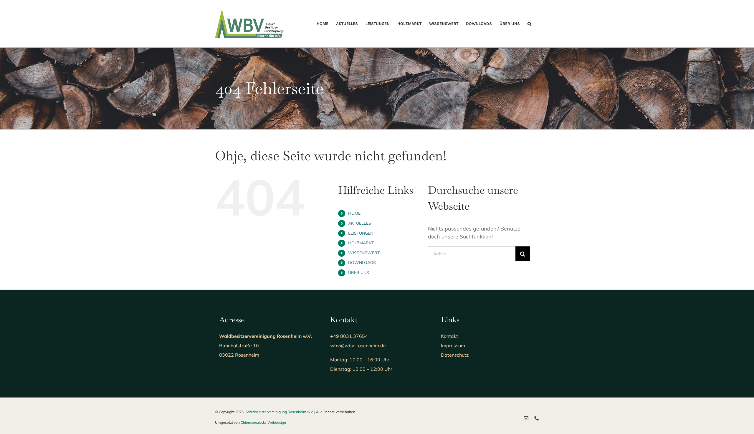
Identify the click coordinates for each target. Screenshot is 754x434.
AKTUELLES (359, 223)
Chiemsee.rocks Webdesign (263, 422)
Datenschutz (455, 355)
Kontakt (449, 336)
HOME (354, 213)
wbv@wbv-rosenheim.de (358, 345)
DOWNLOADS (362, 262)
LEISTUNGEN (360, 233)
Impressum (453, 345)
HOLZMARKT (361, 243)
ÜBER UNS (358, 272)
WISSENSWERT (364, 253)
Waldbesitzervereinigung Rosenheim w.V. (279, 412)
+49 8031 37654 (349, 336)
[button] (529, 23)
